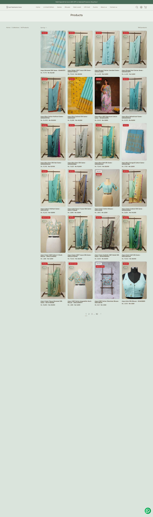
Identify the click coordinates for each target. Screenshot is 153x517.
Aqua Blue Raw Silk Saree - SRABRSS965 (77, 163)
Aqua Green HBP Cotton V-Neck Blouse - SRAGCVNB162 (51, 255)
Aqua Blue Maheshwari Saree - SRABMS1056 (132, 117)
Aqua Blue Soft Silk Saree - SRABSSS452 (104, 163)
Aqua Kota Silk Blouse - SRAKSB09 (133, 301)
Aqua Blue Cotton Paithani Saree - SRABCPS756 (52, 117)
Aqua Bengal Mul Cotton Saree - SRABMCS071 (132, 71)
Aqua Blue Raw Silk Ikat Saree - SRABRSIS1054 (51, 163)
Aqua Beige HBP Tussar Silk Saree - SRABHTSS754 (79, 71)
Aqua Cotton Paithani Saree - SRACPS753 (50, 209)
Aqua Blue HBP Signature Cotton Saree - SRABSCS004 (106, 117)
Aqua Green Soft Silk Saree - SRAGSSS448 (131, 255)
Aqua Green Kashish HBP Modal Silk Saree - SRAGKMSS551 (107, 255)
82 (97, 314)
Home (8, 27)
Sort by (43, 27)
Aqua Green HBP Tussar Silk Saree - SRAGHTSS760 (79, 255)
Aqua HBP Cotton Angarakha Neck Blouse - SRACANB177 (79, 302)
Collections (15, 27)
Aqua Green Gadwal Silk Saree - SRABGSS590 (132, 209)
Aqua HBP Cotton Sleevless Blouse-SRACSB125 (107, 302)
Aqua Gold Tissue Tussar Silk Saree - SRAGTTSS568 (80, 209)
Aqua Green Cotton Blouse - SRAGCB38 (104, 209)
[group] (76, 2)
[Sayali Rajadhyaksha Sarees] (14, 7)
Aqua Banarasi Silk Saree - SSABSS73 (53, 70)
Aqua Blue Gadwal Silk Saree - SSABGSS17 (78, 117)
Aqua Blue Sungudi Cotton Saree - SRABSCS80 (133, 163)
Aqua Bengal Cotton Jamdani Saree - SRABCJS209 (107, 71)
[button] (67, 7)
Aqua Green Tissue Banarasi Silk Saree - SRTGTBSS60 (51, 302)
